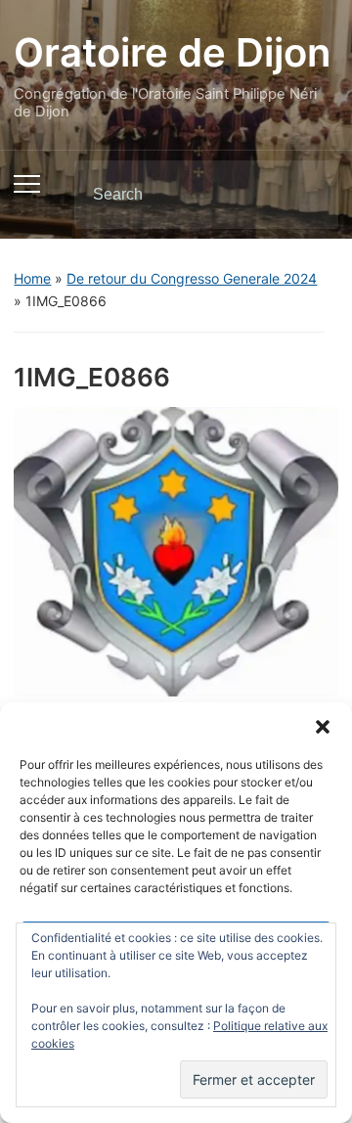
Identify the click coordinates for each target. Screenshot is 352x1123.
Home (32, 278)
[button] (322, 727)
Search (307, 194)
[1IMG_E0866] (175, 551)
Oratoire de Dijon (172, 52)
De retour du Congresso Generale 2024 (191, 278)
